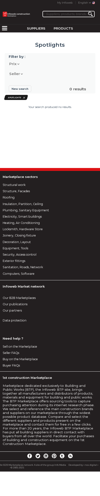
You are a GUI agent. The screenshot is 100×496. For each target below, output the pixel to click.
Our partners (12, 310)
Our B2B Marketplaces (19, 298)
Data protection (14, 320)
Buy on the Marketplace (20, 359)
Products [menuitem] (63, 28)
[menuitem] (4, 28)
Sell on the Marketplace (20, 346)
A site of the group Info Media (50, 465)
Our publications (15, 304)
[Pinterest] (54, 455)
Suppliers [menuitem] (36, 28)
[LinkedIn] (46, 455)
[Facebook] (29, 455)
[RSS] (70, 455)
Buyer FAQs (11, 365)
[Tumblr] (62, 455)
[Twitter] (37, 455)
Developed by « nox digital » (83, 465)
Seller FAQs (11, 353)
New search (20, 89)
